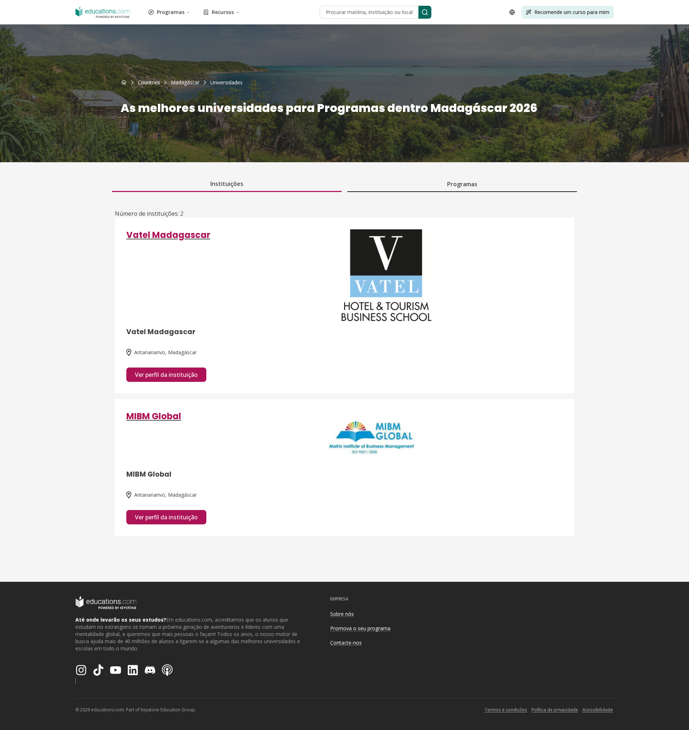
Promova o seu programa (360, 628)
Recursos (223, 12)
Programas (170, 12)
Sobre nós (342, 613)
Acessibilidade (597, 710)
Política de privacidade (554, 710)
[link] (226, 82)
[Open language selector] (512, 12)
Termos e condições (505, 710)
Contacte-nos (346, 642)
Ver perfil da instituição (166, 375)
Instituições (226, 184)
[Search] (424, 12)
